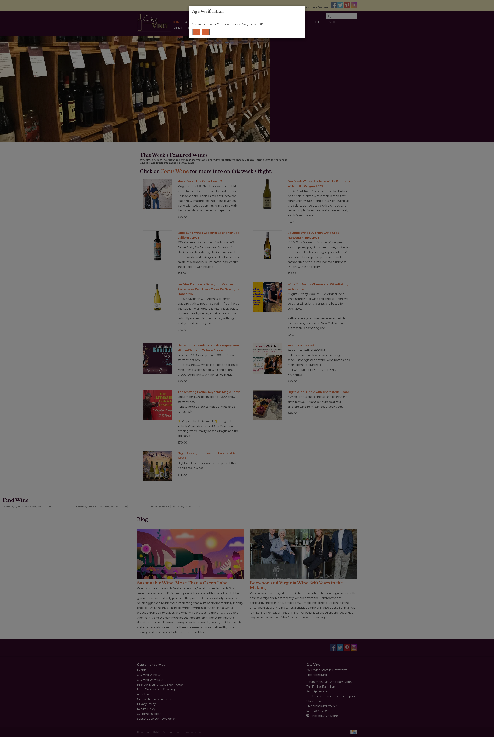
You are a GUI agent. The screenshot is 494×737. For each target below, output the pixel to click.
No (206, 32)
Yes (196, 32)
